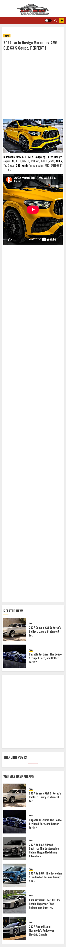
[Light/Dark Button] (48, 20)
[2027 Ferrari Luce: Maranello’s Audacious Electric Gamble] (14, 928)
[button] (55, 20)
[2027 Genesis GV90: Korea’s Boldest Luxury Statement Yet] (14, 629)
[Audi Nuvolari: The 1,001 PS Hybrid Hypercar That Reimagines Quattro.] (14, 901)
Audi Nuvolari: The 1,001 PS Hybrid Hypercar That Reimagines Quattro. (44, 904)
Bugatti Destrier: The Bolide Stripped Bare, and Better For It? (45, 658)
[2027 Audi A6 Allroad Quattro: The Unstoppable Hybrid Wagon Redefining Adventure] (14, 848)
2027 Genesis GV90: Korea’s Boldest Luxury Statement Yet (45, 631)
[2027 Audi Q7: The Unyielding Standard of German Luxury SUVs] (14, 875)
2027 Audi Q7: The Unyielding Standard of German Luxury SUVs (45, 877)
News (7, 35)
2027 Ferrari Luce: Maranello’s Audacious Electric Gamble (41, 930)
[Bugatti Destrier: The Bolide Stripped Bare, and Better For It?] (14, 656)
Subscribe (61, 20)
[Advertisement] (33, 85)
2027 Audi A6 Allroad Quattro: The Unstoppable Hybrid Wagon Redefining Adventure (44, 850)
